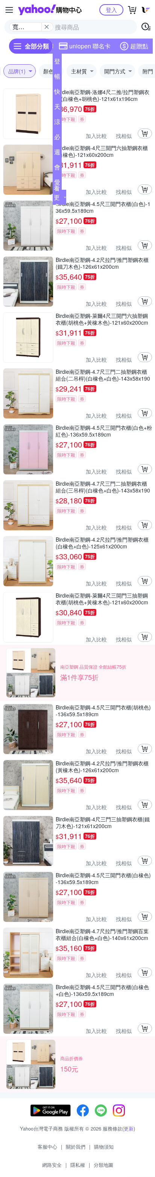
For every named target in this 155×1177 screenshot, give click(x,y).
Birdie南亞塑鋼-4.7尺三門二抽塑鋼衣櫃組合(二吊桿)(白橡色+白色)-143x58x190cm (103, 375)
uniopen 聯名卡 (90, 46)
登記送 (57, 63)
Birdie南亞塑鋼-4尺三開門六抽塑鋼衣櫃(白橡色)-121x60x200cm (102, 151)
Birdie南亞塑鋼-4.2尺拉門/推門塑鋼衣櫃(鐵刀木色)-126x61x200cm (102, 263)
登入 (111, 10)
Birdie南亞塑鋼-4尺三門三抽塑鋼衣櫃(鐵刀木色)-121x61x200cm (103, 822)
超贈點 (139, 46)
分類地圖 (103, 1164)
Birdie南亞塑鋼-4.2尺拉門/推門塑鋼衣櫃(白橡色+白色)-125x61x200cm (102, 543)
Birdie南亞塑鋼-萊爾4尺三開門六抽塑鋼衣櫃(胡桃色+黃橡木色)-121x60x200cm (102, 319)
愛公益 (57, 184)
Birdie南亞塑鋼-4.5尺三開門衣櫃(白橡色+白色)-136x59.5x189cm (102, 990)
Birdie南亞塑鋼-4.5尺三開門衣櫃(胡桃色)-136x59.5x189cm (103, 710)
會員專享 (57, 169)
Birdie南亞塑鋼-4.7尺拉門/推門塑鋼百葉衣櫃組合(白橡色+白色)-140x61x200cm (102, 934)
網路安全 (52, 1164)
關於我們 (75, 1146)
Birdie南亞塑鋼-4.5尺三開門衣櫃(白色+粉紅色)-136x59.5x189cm (104, 431)
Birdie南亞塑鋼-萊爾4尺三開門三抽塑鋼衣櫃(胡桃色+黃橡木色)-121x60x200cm (102, 599)
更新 (129, 1128)
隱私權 (77, 1164)
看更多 (57, 197)
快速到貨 (57, 93)
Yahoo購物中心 (50, 10)
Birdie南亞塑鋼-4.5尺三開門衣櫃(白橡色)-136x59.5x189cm (103, 878)
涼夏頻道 (57, 123)
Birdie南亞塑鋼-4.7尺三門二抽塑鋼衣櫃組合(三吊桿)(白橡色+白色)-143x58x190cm (103, 487)
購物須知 (104, 1146)
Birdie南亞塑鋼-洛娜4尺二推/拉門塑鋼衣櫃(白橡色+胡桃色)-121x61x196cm (102, 95)
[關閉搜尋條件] (46, 26)
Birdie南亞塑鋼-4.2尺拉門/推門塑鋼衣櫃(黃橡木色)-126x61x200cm (102, 766)
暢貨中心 (57, 78)
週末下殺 (57, 153)
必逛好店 (57, 138)
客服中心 (47, 1146)
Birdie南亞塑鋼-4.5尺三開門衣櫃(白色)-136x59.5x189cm (103, 207)
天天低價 (57, 108)
